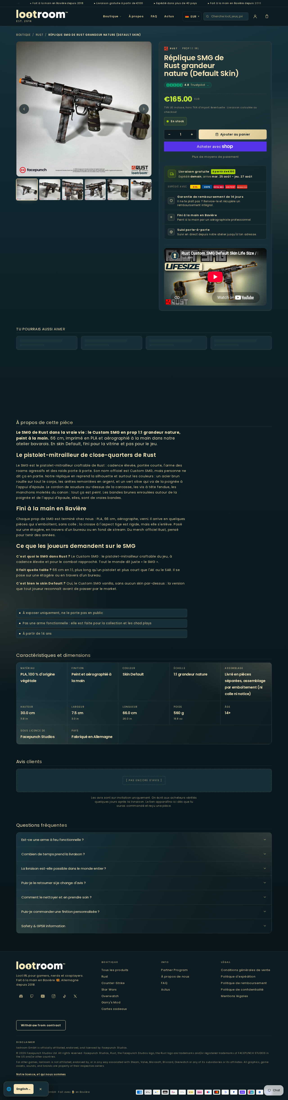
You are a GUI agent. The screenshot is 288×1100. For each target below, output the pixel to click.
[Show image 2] (49, 189)
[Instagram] (53, 996)
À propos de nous (175, 976)
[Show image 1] (27, 189)
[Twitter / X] (75, 996)
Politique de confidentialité (242, 989)
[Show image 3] (72, 189)
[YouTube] (43, 996)
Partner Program (174, 970)
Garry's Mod (111, 1002)
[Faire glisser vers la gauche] (24, 109)
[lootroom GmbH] (54, 965)
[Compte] (255, 16)
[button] (267, 16)
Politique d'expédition (238, 976)
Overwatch (110, 996)
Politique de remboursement (244, 983)
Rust (39, 35)
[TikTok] (64, 996)
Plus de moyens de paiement (215, 157)
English (22, 1089)
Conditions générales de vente (245, 970)
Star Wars (109, 989)
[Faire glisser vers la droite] (144, 109)
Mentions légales (234, 996)
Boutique (110, 16)
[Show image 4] (95, 189)
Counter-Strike (113, 983)
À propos (136, 16)
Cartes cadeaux (114, 1009)
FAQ (154, 16)
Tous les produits (114, 970)
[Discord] (21, 996)
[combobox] (228, 16)
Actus (169, 16)
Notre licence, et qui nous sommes (41, 1074)
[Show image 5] (118, 189)
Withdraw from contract (41, 1025)
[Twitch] (32, 996)
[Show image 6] (141, 189)
